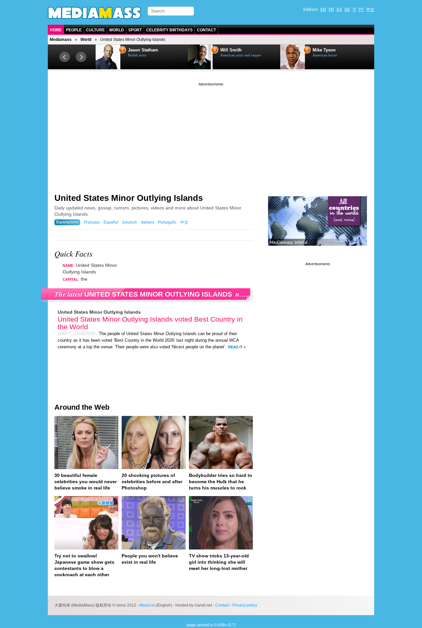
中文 (370, 9)
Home (56, 30)
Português (167, 222)
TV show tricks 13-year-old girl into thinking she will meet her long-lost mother (219, 562)
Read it (235, 347)
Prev (64, 57)
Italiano (147, 222)
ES (339, 9)
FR (331, 9)
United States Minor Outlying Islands (128, 198)
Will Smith (231, 50)
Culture (95, 30)
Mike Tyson (324, 50)
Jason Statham (143, 50)
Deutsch (129, 222)
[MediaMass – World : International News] (317, 250)
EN (323, 9)
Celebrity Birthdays (169, 30)
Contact (206, 30)
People (74, 30)
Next (81, 57)
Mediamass (61, 39)
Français (92, 222)
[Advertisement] (211, 133)
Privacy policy (244, 605)
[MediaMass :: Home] (94, 13)
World (116, 30)
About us (147, 605)
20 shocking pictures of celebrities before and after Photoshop (152, 481)
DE (347, 9)
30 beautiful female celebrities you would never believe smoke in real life (85, 481)
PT (361, 9)
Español (111, 222)
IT (354, 9)
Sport (135, 30)
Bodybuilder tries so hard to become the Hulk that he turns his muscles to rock (220, 481)
